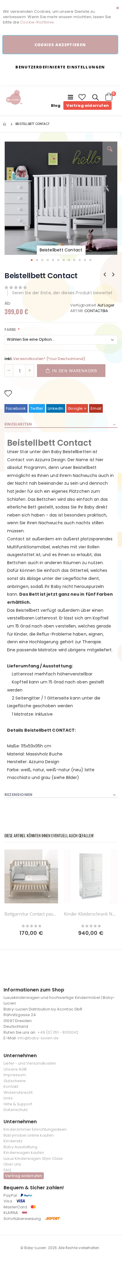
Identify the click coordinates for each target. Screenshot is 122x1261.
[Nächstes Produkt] (113, 274)
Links (8, 1098)
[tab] (61, 424)
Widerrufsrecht (18, 1092)
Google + (77, 408)
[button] (82, 97)
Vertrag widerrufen (87, 105)
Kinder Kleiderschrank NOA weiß (91, 914)
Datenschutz (16, 1110)
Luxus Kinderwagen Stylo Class (33, 1158)
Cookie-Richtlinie (37, 22)
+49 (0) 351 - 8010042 (57, 1032)
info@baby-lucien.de (38, 1038)
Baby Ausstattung (20, 1147)
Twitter (36, 408)
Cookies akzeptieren (60, 44)
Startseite (5, 124)
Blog (56, 105)
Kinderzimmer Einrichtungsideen (35, 1129)
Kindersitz (13, 1141)
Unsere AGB (15, 1069)
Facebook (16, 408)
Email (96, 408)
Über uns (12, 1164)
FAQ (7, 1170)
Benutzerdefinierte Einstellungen (60, 67)
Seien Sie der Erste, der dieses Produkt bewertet (62, 293)
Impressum (15, 1075)
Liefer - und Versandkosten (30, 1063)
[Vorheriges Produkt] (105, 274)
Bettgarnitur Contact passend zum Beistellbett (31, 914)
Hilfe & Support (18, 1104)
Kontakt (11, 1086)
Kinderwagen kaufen (24, 1152)
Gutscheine (15, 1081)
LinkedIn (56, 408)
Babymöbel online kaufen (29, 1135)
